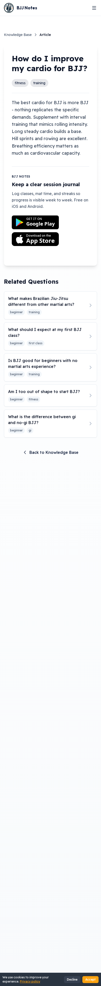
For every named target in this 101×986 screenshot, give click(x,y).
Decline (72, 979)
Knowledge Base (18, 35)
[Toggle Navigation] (94, 8)
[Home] (9, 8)
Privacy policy (30, 981)
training (39, 83)
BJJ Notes (27, 8)
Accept (90, 979)
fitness (20, 83)
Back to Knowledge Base (53, 452)
